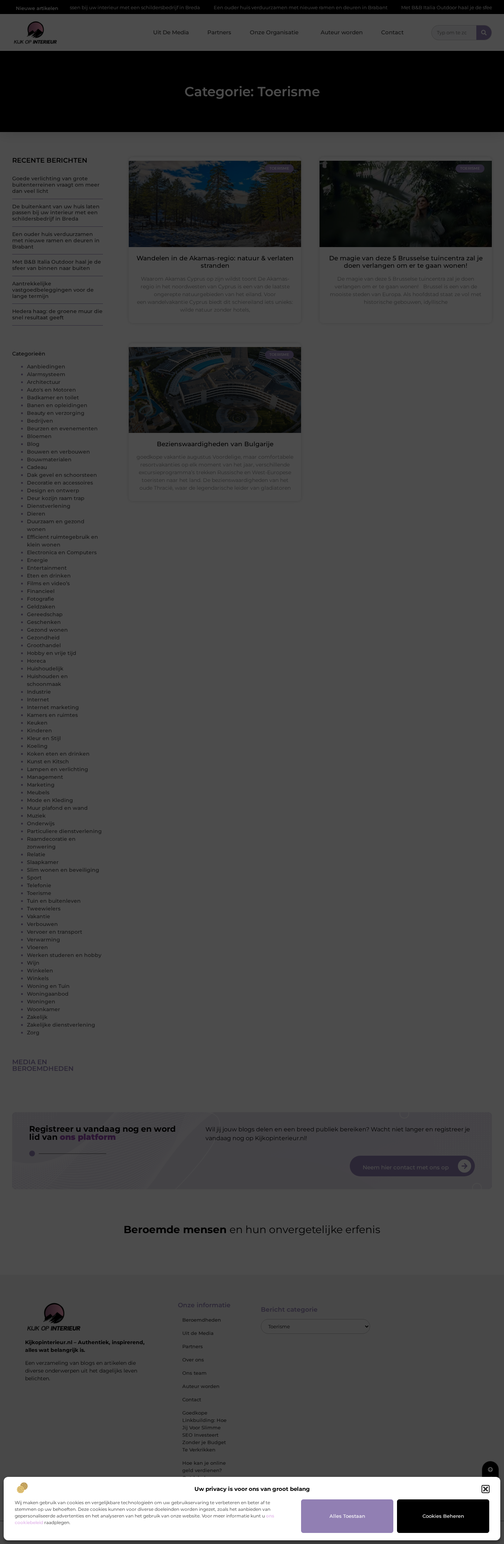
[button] (485, 1489)
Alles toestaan (347, 1516)
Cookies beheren (443, 1516)
